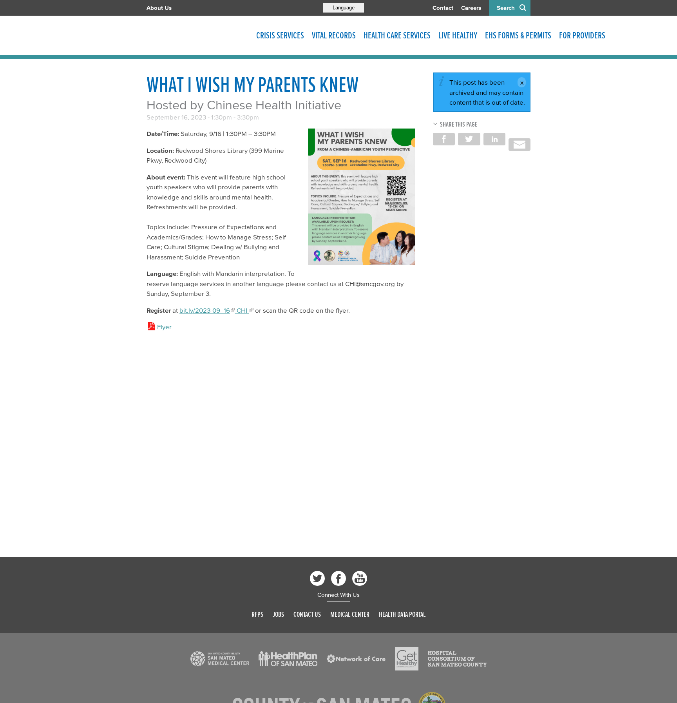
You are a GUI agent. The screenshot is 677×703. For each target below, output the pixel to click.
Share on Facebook (444, 139)
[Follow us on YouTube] (359, 578)
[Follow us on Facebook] (338, 578)
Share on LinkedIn (494, 139)
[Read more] (361, 197)
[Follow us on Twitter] (317, 578)
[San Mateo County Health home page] (197, 35)
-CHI (242, 310)
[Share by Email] (519, 144)
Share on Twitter (469, 139)
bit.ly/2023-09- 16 (204, 310)
